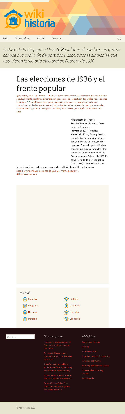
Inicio (5, 38)
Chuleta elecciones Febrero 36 (65, 95)
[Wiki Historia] (62, 17)
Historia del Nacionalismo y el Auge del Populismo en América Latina (57, 345)
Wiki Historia (24, 407)
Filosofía (74, 312)
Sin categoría (88, 378)
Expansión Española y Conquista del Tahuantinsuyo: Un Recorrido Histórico (57, 386)
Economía (75, 318)
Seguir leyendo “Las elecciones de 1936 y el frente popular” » (47, 170)
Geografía (33, 305)
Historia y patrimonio (91, 360)
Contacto (56, 38)
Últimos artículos (23, 38)
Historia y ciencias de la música (96, 356)
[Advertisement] (43, 140)
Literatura (75, 305)
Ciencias (32, 299)
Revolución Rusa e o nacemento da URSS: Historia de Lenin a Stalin (58, 356)
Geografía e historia (91, 342)
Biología (74, 299)
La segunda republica (50, 108)
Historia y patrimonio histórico (95, 365)
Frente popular (96, 105)
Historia (41, 95)
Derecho (32, 318)
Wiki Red (41, 38)
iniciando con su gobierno (28, 108)
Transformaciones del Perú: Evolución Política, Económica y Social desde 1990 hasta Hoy (58, 367)
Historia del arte (89, 351)
